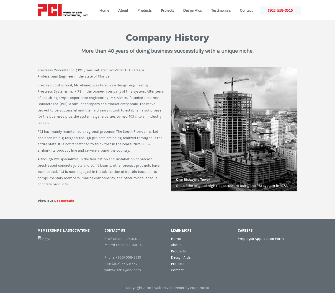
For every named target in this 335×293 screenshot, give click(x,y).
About (123, 10)
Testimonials (221, 10)
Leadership (64, 200)
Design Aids (192, 10)
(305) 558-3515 (280, 10)
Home (104, 10)
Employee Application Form (261, 238)
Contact (246, 10)
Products (144, 10)
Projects (167, 10)
